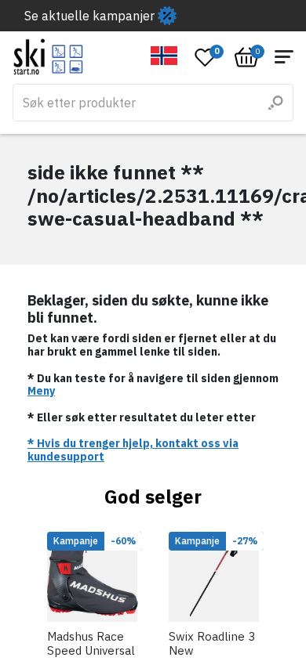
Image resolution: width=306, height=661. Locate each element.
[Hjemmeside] (48, 57)
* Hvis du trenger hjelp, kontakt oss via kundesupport (133, 450)
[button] (164, 56)
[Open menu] (284, 57)
